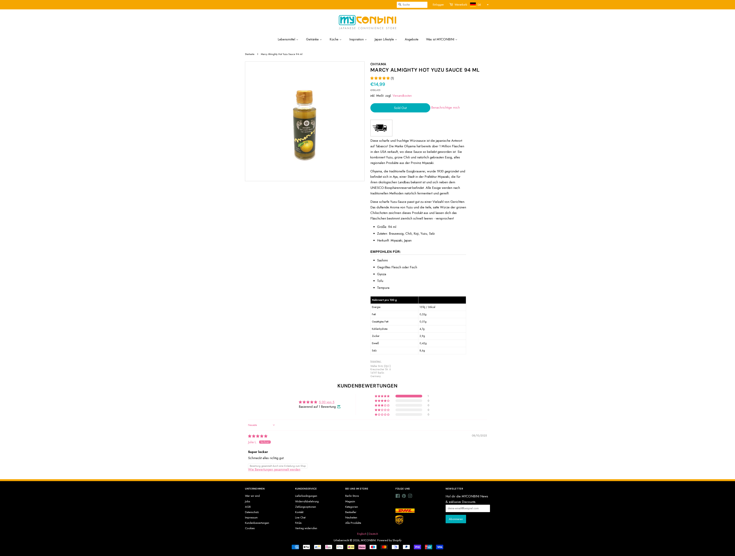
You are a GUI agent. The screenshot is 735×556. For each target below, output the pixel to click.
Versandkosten (402, 95)
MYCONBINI (368, 540)
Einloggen (438, 5)
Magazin (350, 501)
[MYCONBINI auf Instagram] (410, 497)
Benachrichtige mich (445, 107)
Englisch (362, 534)
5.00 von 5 (326, 402)
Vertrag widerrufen (306, 528)
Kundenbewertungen (257, 523)
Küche (334, 39)
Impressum (251, 517)
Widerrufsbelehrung (307, 501)
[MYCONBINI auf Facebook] (397, 497)
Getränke (313, 39)
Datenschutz (252, 512)
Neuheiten (351, 517)
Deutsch (373, 534)
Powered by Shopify (389, 540)
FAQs (298, 523)
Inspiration (357, 39)
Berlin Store (352, 496)
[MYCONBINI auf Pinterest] (404, 497)
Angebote (411, 39)
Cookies (250, 528)
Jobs (247, 501)
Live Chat (300, 517)
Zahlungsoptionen (305, 507)
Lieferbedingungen (306, 496)
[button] (479, 5)
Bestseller (350, 512)
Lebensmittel (287, 39)
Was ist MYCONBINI (440, 39)
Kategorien (351, 507)
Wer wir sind (252, 496)
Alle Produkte (353, 523)
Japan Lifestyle (385, 39)
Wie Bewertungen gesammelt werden (274, 469)
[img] (257, 436)
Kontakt (299, 512)
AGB (248, 507)
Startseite (249, 54)
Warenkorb (461, 5)
